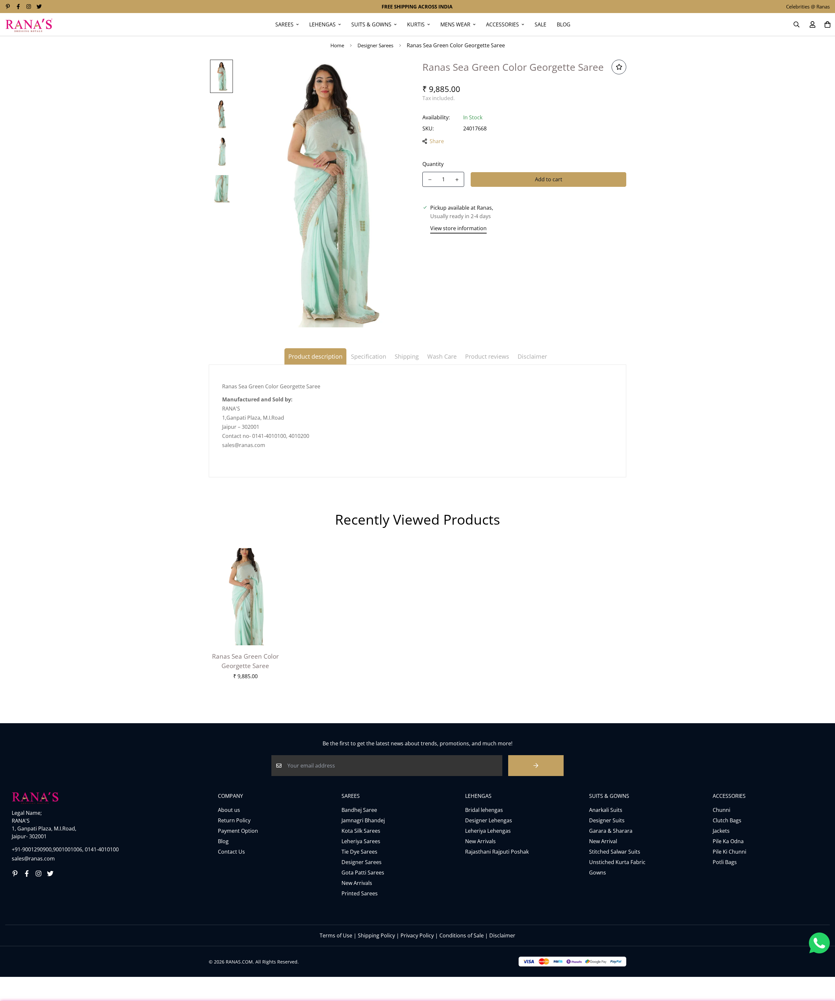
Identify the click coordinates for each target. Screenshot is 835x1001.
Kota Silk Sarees (361, 830)
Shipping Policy (376, 935)
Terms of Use (336, 935)
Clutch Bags (727, 820)
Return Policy (234, 820)
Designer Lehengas (488, 820)
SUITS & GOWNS (371, 24)
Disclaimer (502, 935)
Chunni (721, 810)
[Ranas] (29, 24)
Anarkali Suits (605, 810)
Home (337, 45)
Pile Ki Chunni (729, 851)
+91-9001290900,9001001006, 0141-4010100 (65, 849)
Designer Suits (607, 820)
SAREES (284, 24)
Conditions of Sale (461, 935)
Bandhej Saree (359, 810)
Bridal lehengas (484, 810)
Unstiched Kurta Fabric (617, 862)
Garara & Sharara (610, 830)
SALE (540, 24)
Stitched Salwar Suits (614, 851)
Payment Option (238, 830)
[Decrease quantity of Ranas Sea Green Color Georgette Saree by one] (430, 179)
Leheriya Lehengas (488, 830)
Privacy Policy (417, 935)
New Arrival (603, 841)
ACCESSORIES (502, 24)
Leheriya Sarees (361, 841)
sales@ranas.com (33, 858)
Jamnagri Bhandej (363, 820)
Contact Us (231, 851)
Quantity (433, 164)
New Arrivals (357, 883)
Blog (223, 841)
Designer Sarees (375, 45)
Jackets (721, 830)
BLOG (563, 24)
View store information (458, 228)
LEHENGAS (322, 24)
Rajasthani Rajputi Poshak (497, 851)
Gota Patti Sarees (363, 872)
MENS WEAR (455, 24)
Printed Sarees (360, 893)
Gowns (597, 872)
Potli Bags (725, 862)
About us (229, 810)
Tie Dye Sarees (359, 851)
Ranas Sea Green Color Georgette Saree (245, 661)
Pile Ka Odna (728, 841)
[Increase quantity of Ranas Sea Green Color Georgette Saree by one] (457, 179)
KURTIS (416, 24)
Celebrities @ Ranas (808, 6)
